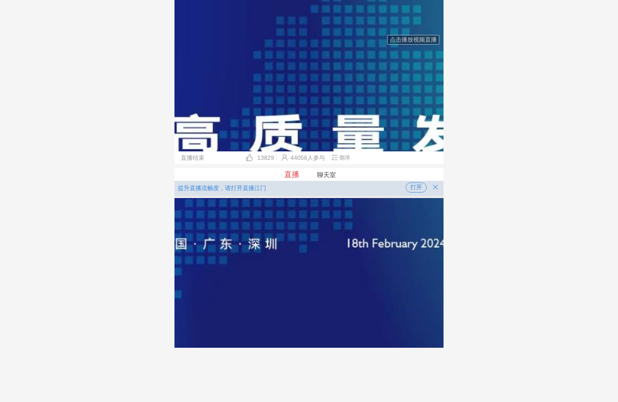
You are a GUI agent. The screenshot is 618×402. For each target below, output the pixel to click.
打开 (416, 187)
